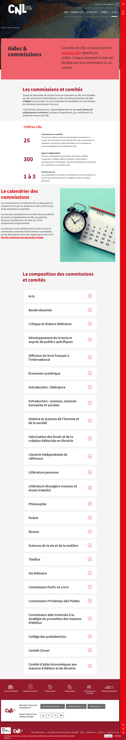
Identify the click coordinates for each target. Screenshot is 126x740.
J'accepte (108, 736)
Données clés (77, 12)
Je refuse (117, 736)
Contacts (101, 732)
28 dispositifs (71, 53)
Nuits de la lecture (75, 706)
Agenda (104, 12)
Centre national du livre (51, 706)
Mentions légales (38, 732)
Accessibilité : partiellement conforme (62, 732)
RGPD (82, 732)
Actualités (92, 12)
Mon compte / (105, 4)
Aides (66, 12)
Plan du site (91, 732)
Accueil (3, 27)
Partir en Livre (95, 706)
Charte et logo (113, 732)
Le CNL (114, 12)
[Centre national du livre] (20, 9)
